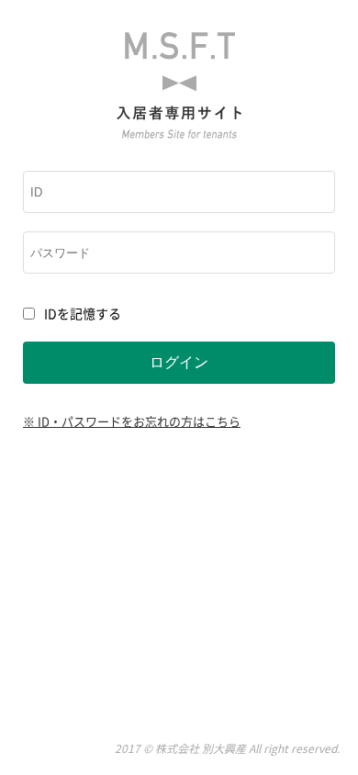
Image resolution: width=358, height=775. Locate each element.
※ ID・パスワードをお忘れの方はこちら (132, 421)
